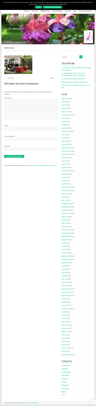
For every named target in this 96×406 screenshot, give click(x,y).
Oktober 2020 (66, 210)
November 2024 (67, 131)
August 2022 (66, 174)
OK (38, 7)
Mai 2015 (65, 335)
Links (74, 11)
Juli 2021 (64, 197)
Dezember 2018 (67, 256)
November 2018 (67, 259)
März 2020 (65, 223)
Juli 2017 (64, 299)
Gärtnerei (65, 378)
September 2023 (67, 154)
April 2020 (65, 220)
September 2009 (67, 354)
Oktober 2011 (66, 348)
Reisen (64, 392)
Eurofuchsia (65, 375)
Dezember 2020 (67, 203)
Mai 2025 (65, 125)
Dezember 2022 (67, 171)
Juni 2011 (65, 351)
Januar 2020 (65, 226)
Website (7, 146)
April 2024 (65, 141)
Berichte (68, 11)
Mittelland (65, 385)
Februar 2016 (66, 325)
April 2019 (65, 249)
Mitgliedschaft (45, 11)
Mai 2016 (65, 318)
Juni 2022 (65, 177)
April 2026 (65, 108)
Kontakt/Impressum (85, 11)
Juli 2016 (64, 312)
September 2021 (67, 190)
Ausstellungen (66, 372)
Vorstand (35, 11)
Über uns (27, 11)
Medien (64, 382)
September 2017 (67, 295)
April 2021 (65, 200)
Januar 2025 (65, 128)
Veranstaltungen (57, 11)
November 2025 (67, 115)
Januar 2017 (65, 305)
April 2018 (65, 276)
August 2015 (66, 331)
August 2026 (66, 98)
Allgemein (65, 369)
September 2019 (67, 236)
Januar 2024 (65, 144)
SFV (63, 395)
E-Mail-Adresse (9, 136)
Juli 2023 (64, 161)
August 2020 (66, 216)
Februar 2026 (66, 111)
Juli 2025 (64, 118)
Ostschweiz (65, 388)
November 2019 (67, 233)
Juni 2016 (65, 315)
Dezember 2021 (67, 187)
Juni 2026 (65, 105)
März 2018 (65, 279)
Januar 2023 (65, 167)
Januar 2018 (65, 285)
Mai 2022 (65, 180)
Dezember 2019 (67, 230)
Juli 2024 (64, 134)
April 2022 (65, 184)
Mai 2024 (65, 138)
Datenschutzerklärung (31, 403)
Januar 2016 (65, 328)
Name (6, 125)
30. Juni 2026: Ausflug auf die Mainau (73, 79)
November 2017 (67, 289)
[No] (94, 5)
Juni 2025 (65, 121)
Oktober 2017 (66, 292)
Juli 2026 (64, 102)
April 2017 (65, 302)
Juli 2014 (64, 338)
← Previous (10, 78)
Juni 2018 (65, 269)
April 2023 (65, 164)
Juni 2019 (65, 246)
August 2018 (66, 262)
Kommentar (8, 98)
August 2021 (66, 194)
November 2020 (67, 207)
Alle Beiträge (66, 365)
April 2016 (65, 322)
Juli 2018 (64, 266)
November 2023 (67, 151)
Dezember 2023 (67, 148)
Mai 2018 (65, 272)
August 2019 (66, 239)
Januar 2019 (65, 253)
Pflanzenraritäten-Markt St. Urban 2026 (75, 82)
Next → (53, 78)
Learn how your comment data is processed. (43, 165)
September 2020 (67, 213)
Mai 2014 (65, 341)
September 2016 (67, 308)
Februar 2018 (66, 282)
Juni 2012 (65, 345)
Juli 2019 (64, 243)
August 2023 (66, 157)
